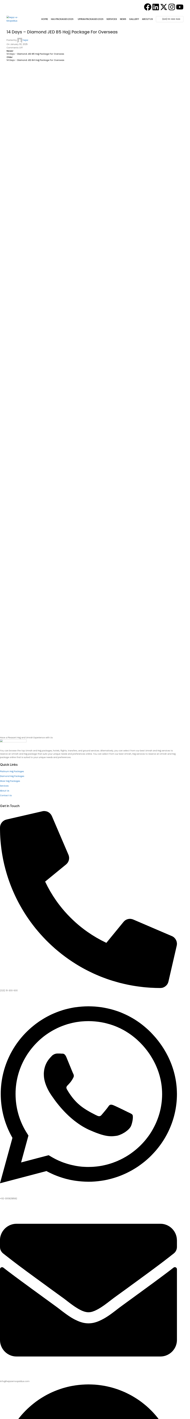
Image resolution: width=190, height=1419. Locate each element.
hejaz (25, 40)
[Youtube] (179, 7)
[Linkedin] (155, 7)
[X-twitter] (163, 7)
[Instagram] (171, 7)
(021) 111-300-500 (171, 19)
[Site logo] (16, 18)
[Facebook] (147, 7)
